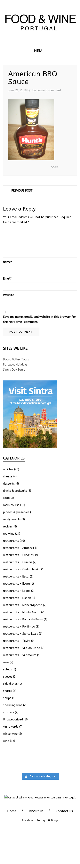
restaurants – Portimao (19, 626)
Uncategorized (13, 719)
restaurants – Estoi (16, 576)
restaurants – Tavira (16, 641)
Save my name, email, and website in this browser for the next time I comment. (39, 319)
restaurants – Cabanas (18, 555)
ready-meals (12, 519)
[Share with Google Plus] (36, 167)
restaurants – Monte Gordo (21, 612)
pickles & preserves (16, 512)
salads (7, 669)
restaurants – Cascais (17, 562)
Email (7, 278)
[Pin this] (42, 167)
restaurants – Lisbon (17, 598)
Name (7, 262)
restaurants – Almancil (18, 548)
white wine (10, 734)
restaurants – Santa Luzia (20, 633)
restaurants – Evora (16, 583)
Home (11, 811)
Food (6, 498)
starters (8, 712)
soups (7, 698)
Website (8, 295)
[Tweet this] (30, 167)
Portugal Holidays (15, 364)
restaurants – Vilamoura (19, 655)
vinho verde (10, 726)
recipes (8, 526)
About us (36, 811)
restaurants (11, 541)
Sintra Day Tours (14, 369)
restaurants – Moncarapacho (22, 605)
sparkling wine (12, 705)
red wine (8, 533)
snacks (7, 691)
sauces (7, 676)
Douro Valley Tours (16, 359)
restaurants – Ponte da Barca (23, 619)
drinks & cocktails (15, 491)
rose (6, 662)
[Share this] (24, 167)
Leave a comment (49, 90)
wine (6, 741)
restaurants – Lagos (16, 591)
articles (8, 469)
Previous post (22, 190)
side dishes (10, 684)
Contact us (64, 811)
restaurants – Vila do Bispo (21, 648)
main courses (12, 505)
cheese (8, 476)
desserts (9, 483)
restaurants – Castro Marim (21, 569)
